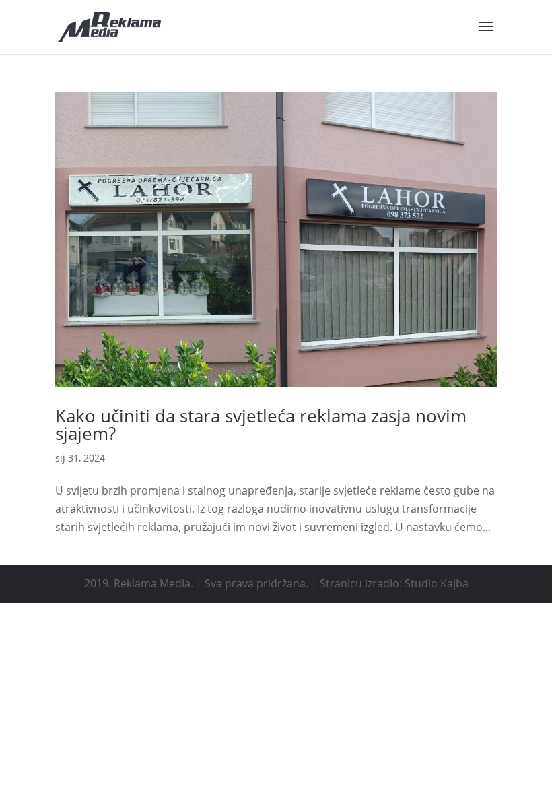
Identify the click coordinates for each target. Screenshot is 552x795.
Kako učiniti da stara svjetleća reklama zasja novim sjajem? (261, 424)
